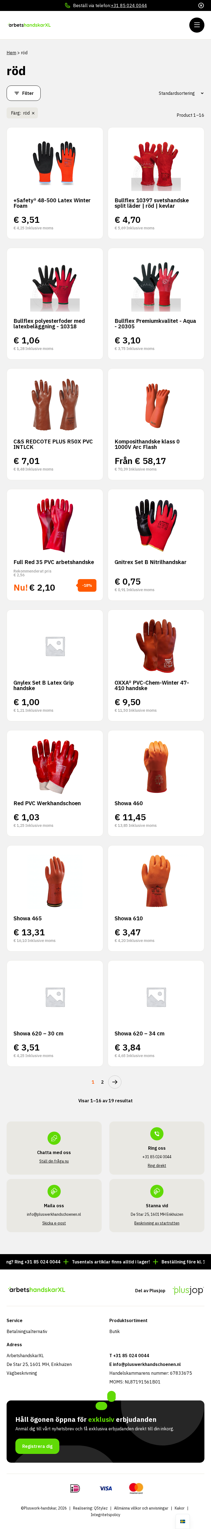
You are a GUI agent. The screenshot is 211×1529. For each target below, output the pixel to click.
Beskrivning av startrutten (156, 1223)
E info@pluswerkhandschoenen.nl (145, 1364)
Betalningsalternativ (27, 1331)
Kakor (180, 1508)
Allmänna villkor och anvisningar (141, 1508)
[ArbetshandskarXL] (40, 25)
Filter (28, 93)
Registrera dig (37, 1446)
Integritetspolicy (105, 1514)
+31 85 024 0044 (129, 5)
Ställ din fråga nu (54, 1161)
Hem (11, 52)
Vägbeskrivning (22, 1373)
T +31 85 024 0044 (129, 1355)
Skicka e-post (54, 1223)
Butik (114, 1331)
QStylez (101, 1508)
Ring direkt (157, 1165)
